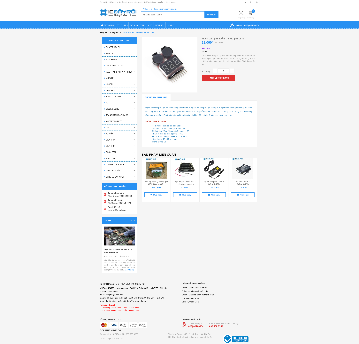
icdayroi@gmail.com (117, 210)
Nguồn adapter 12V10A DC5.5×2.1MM (213, 182)
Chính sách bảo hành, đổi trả (194, 288)
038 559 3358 (216, 326)
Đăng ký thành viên (190, 302)
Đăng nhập (241, 18)
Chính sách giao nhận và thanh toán (198, 295)
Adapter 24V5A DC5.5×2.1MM (243, 182)
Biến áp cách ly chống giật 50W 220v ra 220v (156, 182)
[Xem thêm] (129, 270)
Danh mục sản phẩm (118, 40)
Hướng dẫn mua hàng (191, 298)
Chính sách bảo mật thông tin (195, 291)
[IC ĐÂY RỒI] (118, 11)
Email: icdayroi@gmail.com (112, 338)
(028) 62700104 (251, 25)
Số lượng (206, 71)
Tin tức (108, 221)
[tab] (156, 97)
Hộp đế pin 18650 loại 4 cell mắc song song (185, 182)
